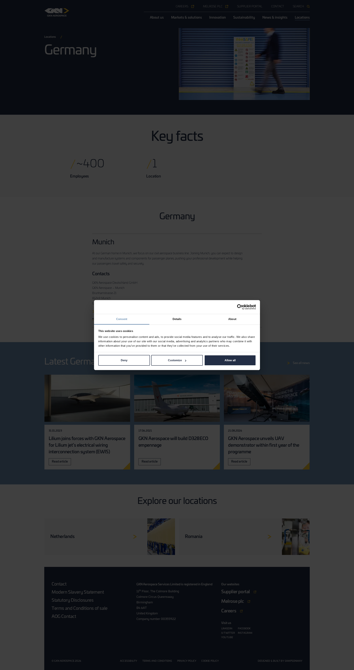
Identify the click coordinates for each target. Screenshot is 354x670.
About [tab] (232, 319)
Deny (124, 360)
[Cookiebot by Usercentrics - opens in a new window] (240, 307)
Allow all (230, 360)
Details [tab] (177, 319)
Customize (175, 360)
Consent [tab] (121, 319)
